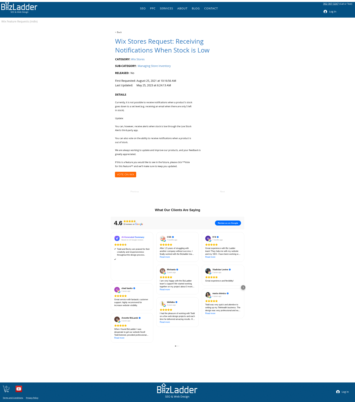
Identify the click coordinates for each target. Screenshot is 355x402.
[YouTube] (19, 389)
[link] (6, 389)
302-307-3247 (331, 3)
